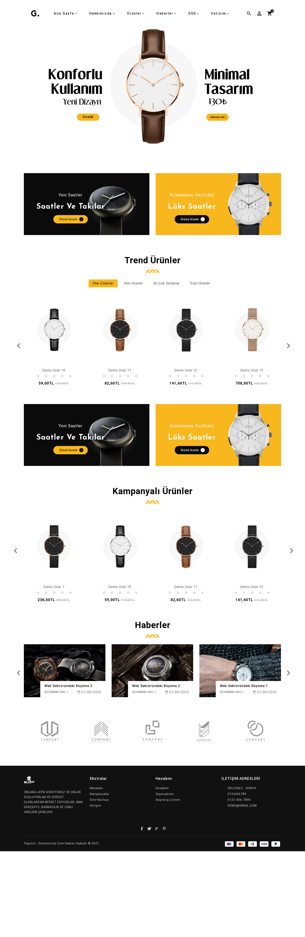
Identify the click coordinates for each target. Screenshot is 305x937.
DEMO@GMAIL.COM (242, 805)
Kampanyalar (100, 794)
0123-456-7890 (239, 799)
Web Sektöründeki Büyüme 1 (244, 686)
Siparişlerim (165, 794)
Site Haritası (99, 799)
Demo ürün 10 (53, 370)
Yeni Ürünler (133, 283)
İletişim (95, 805)
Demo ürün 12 (185, 370)
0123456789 (237, 794)
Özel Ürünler (200, 283)
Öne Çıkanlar (103, 283)
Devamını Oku (55, 692)
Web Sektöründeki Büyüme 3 (68, 686)
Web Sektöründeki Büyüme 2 (156, 686)
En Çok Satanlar (167, 283)
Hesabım (162, 788)
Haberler (152, 625)
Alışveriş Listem (168, 799)
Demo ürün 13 (251, 370)
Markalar (96, 788)
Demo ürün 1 (53, 587)
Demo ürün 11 (119, 370)
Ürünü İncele (68, 219)
